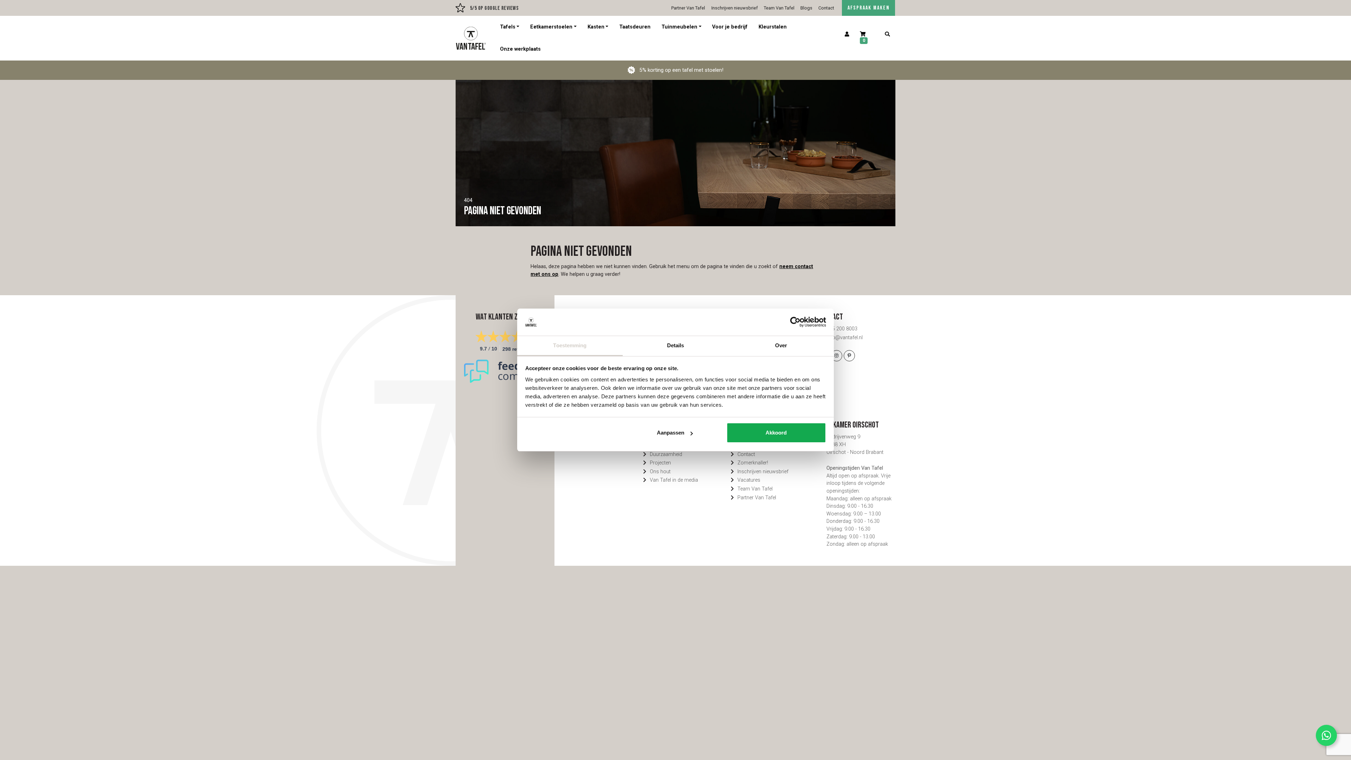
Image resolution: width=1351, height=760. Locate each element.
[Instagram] (836, 355)
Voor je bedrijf (730, 27)
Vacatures (748, 480)
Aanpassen (670, 433)
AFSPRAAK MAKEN (868, 8)
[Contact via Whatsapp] (1326, 735)
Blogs (806, 8)
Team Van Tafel (779, 8)
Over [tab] (781, 345)
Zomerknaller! (752, 463)
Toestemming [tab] (569, 345)
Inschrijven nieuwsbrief (734, 8)
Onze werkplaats (520, 49)
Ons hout (660, 472)
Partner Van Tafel (688, 8)
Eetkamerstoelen (551, 27)
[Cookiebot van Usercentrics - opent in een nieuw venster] (795, 322)
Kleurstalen (773, 27)
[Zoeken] (887, 34)
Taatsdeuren (635, 27)
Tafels (507, 27)
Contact (826, 8)
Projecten (660, 463)
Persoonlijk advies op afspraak (490, 8)
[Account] (847, 34)
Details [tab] (675, 345)
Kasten (596, 27)
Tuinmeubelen (679, 27)
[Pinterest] (849, 355)
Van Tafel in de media (674, 480)
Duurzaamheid (666, 454)
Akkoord (776, 433)
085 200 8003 (841, 329)
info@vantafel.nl (844, 338)
